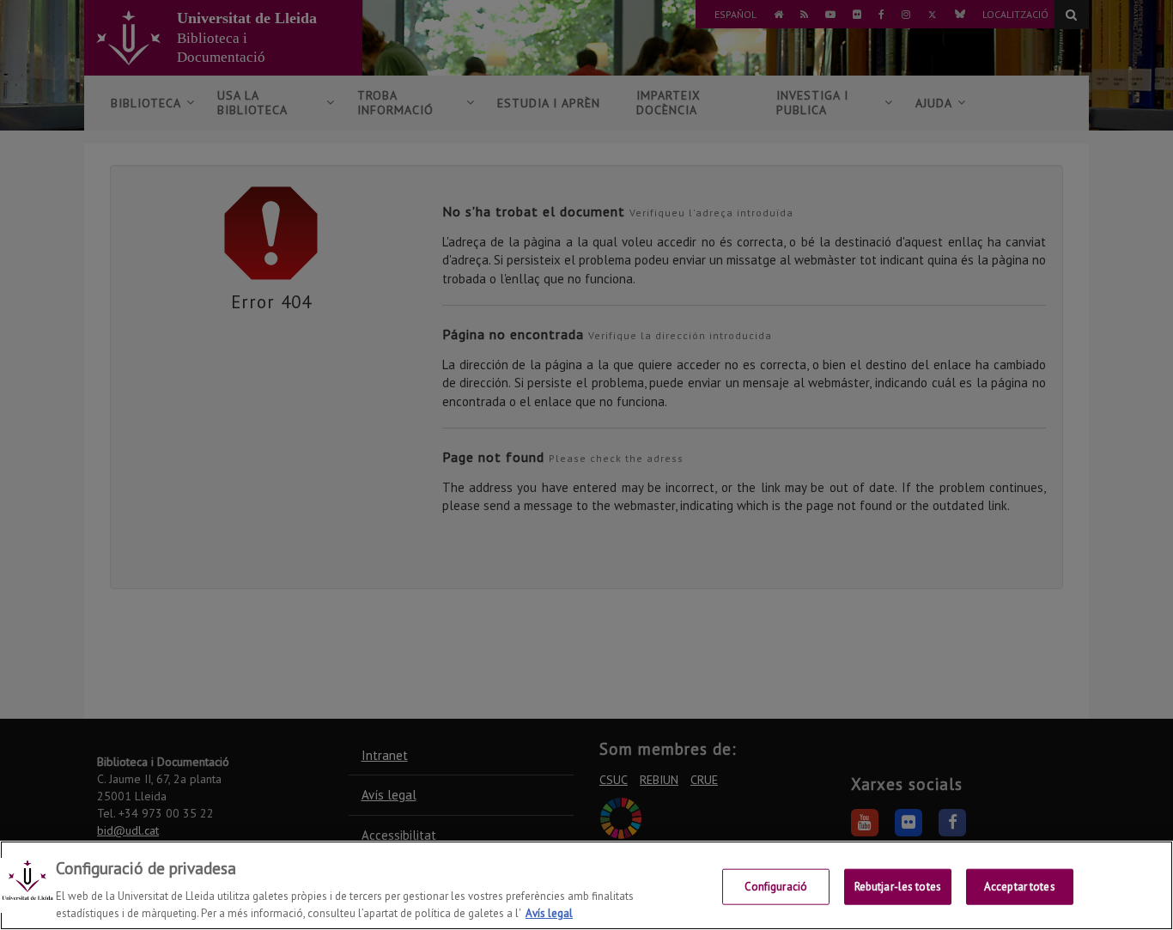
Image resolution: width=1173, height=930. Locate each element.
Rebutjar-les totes (897, 886)
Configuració (776, 886)
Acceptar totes (1019, 886)
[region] (586, 885)
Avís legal (549, 912)
